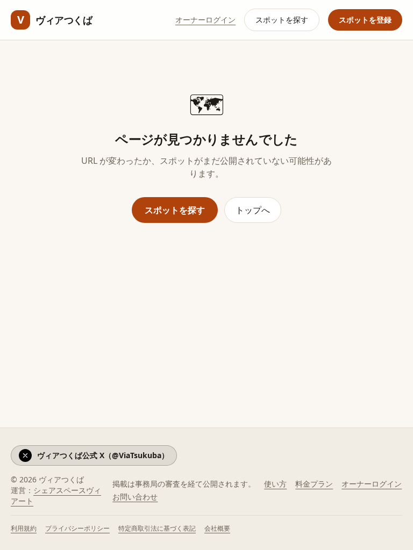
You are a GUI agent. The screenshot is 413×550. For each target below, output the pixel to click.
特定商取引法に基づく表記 (157, 528)
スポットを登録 (365, 20)
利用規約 (24, 528)
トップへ (253, 210)
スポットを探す (281, 20)
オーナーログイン (205, 20)
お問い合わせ (135, 496)
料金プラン (314, 484)
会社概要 (217, 528)
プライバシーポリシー (77, 528)
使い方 (275, 484)
